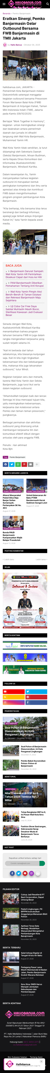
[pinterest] (36, 697)
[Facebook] (5, 464)
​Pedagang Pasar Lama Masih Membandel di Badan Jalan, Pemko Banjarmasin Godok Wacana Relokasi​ (34, 971)
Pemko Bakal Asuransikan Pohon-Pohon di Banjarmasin (33, 763)
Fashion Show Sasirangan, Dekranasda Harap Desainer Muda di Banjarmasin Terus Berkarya (33, 831)
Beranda (6, 14)
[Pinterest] (24, 464)
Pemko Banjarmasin (21, 14)
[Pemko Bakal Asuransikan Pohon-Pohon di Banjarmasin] (11, 765)
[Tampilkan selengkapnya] (37, 464)
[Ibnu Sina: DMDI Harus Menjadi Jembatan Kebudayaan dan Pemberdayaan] (11, 988)
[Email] (30, 464)
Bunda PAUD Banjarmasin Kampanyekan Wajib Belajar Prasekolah (12, 536)
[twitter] (36, 691)
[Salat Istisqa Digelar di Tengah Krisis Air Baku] (11, 957)
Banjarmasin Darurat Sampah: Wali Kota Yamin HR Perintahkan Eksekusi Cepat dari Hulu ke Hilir (25, 274)
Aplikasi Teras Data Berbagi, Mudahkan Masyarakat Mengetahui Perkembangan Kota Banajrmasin (32, 931)
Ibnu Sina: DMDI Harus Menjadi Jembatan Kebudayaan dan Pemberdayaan (31, 988)
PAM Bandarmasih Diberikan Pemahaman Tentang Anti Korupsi (25, 284)
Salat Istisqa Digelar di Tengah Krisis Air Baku (31, 954)
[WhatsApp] (18, 464)
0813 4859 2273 (31, 1042)
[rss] (14, 697)
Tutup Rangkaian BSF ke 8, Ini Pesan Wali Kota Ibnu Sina (33, 814)
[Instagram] (31, 873)
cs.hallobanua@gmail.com (25, 1044)
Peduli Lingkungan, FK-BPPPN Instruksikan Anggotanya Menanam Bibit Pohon (34, 913)
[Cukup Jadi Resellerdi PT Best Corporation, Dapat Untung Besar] (11, 898)
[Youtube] (25, 873)
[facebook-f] (36, 702)
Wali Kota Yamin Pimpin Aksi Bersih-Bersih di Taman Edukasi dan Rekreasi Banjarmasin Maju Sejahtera (24, 296)
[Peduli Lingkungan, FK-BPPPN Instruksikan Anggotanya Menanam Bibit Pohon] (11, 913)
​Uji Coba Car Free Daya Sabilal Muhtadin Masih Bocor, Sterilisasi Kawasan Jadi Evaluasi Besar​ (24, 311)
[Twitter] (12, 464)
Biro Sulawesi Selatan (17, 1057)
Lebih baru (9, 559)
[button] (4, 4)
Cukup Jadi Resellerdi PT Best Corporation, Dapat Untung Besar (32, 897)
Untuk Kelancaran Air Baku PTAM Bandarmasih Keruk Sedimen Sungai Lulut (36, 499)
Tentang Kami (36, 1057)
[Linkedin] (37, 873)
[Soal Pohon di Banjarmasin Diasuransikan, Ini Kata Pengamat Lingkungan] (11, 750)
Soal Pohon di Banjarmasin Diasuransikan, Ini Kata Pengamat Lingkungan (33, 749)
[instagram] (14, 702)
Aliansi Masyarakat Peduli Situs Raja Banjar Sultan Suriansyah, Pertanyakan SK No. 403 (12, 501)
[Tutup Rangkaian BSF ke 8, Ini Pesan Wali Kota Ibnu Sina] (11, 816)
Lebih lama (41, 559)
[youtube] (14, 691)
